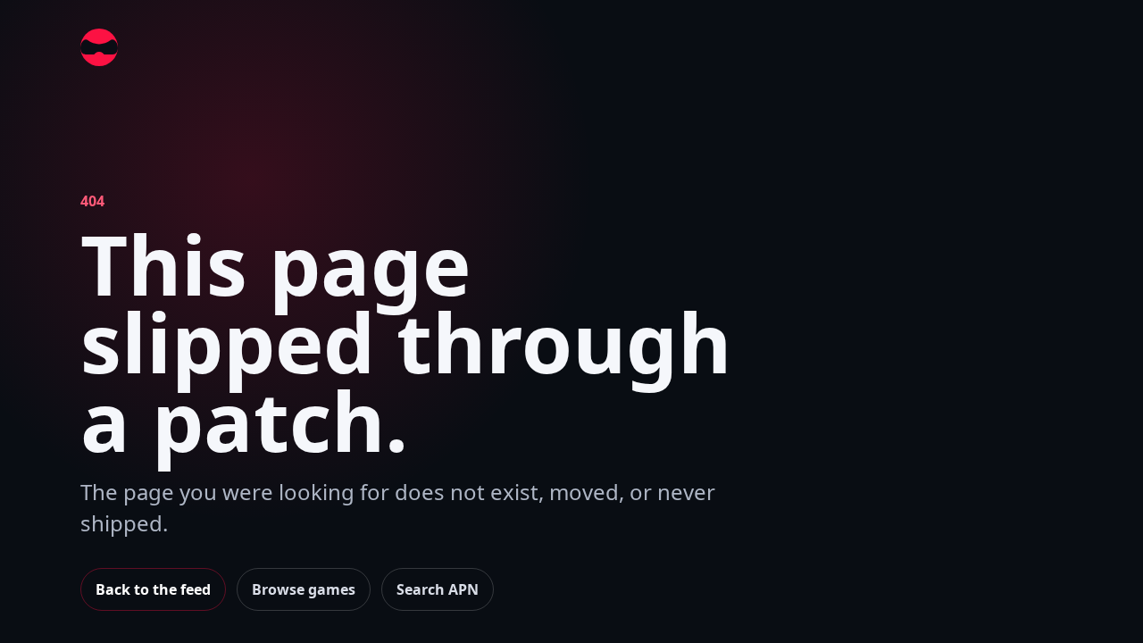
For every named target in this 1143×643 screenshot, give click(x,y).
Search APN (437, 589)
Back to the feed (153, 589)
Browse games (303, 589)
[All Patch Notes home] (99, 47)
